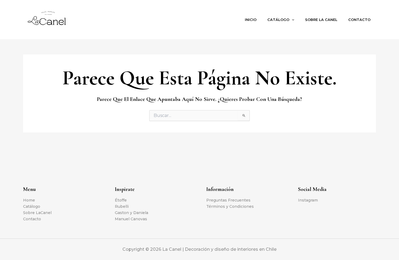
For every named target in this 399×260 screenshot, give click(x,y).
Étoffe (121, 200)
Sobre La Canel (321, 19)
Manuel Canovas (131, 218)
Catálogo (278, 19)
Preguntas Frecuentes (228, 200)
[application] (291, 19)
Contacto (359, 19)
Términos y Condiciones (230, 206)
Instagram (308, 200)
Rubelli (122, 206)
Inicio (250, 19)
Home (29, 200)
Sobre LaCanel (37, 212)
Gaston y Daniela (131, 212)
